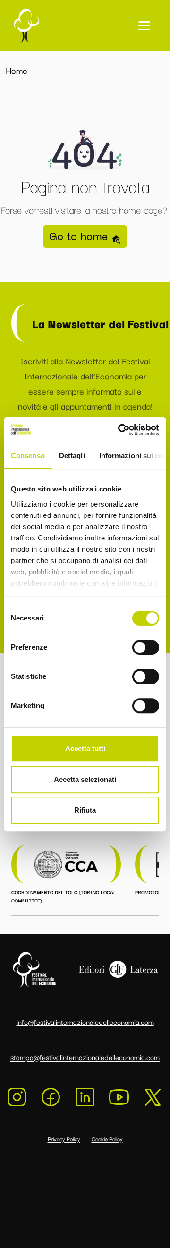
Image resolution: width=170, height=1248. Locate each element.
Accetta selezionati (85, 779)
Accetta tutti (85, 748)
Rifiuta (85, 810)
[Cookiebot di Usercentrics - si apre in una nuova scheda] (120, 430)
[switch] (145, 647)
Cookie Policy (107, 1138)
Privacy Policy (64, 1138)
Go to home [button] (80, 236)
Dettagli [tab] (72, 455)
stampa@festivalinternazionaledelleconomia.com (85, 1057)
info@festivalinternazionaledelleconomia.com (85, 1021)
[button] (144, 25)
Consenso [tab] (28, 455)
